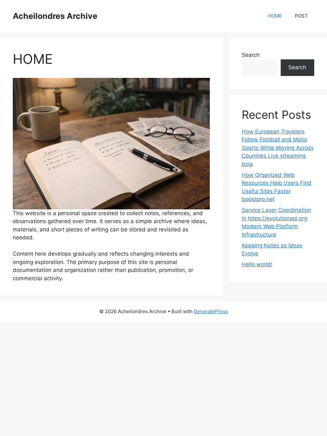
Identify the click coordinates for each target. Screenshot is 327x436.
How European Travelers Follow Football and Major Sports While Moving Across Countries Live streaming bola (278, 147)
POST (301, 16)
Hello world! (257, 264)
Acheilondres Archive (55, 16)
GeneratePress (211, 311)
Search (251, 55)
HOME (275, 16)
